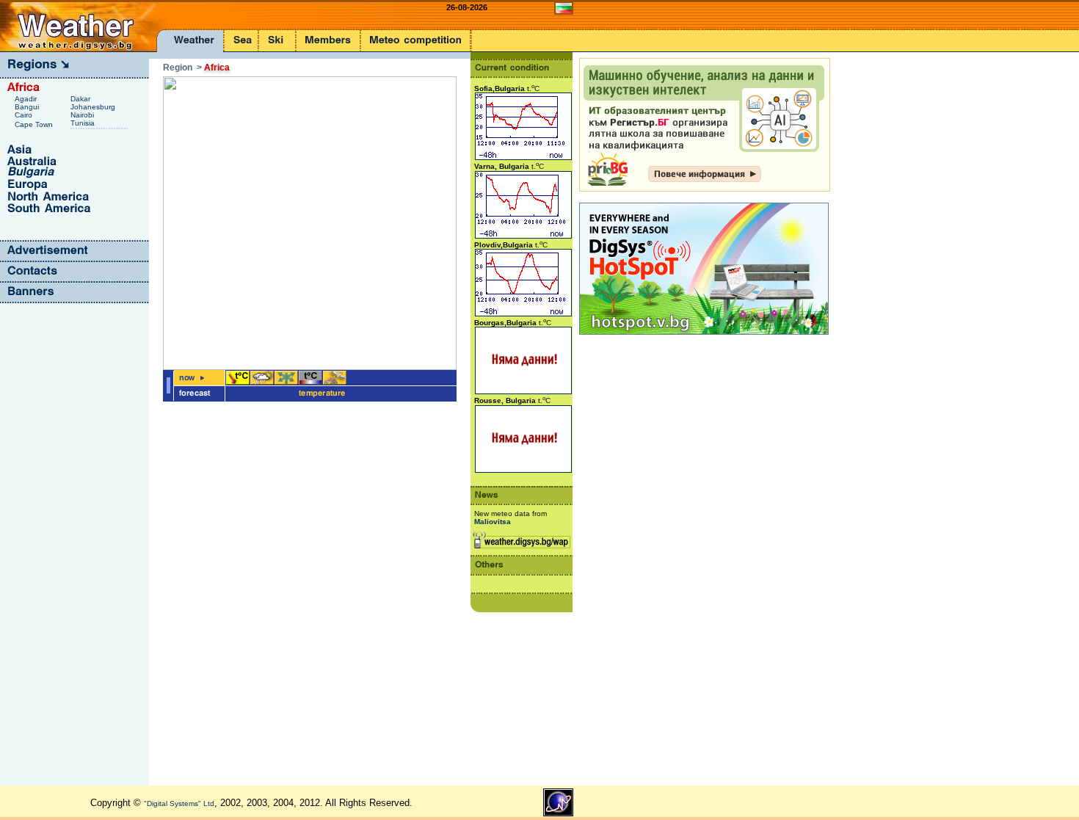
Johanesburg (93, 107)
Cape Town (35, 124)
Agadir (27, 99)
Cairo (24, 115)
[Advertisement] (638, 558)
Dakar (81, 99)
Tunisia (83, 123)
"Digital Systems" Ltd (179, 803)
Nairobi (83, 115)
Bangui (28, 107)
